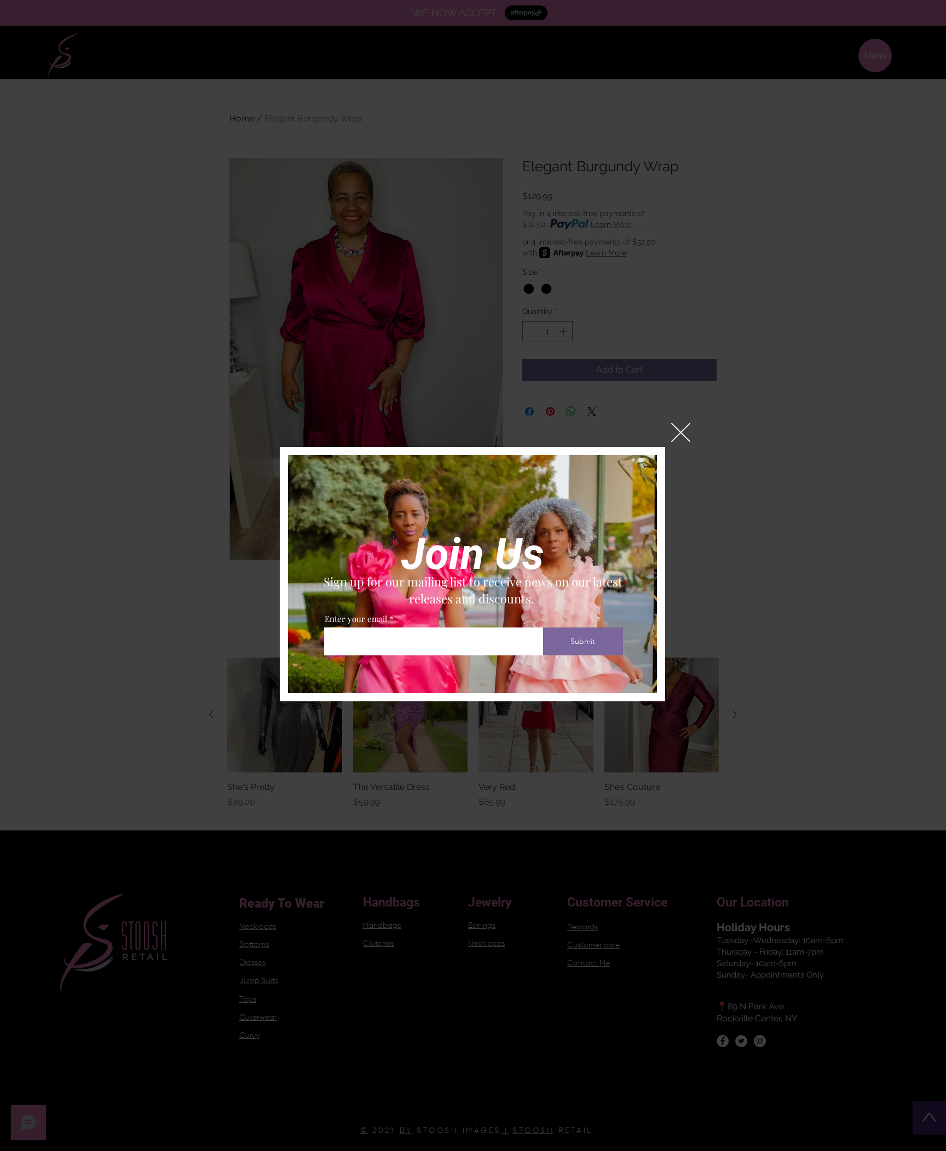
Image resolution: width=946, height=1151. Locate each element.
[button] (680, 432)
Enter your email (356, 619)
